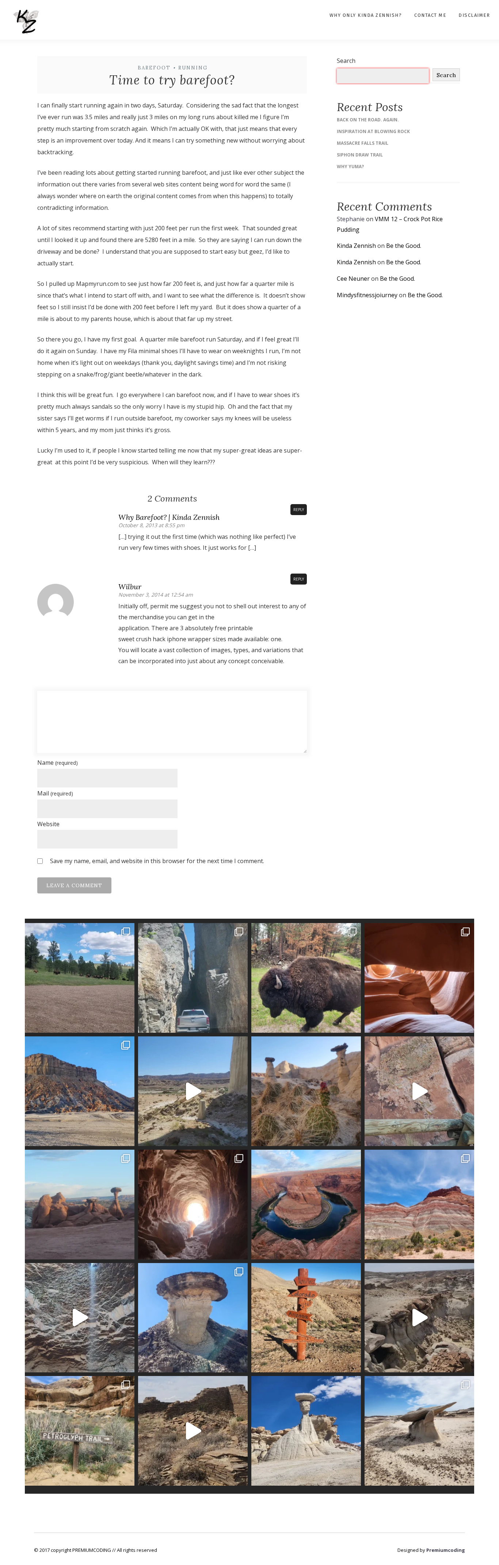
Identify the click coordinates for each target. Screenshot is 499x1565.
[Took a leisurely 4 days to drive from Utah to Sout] (306, 978)
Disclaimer (474, 15)
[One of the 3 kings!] (306, 1431)
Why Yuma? (350, 166)
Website (48, 824)
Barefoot (154, 68)
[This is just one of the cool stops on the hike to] (79, 1431)
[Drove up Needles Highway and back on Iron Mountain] (193, 978)
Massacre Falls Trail (362, 143)
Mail (55, 793)
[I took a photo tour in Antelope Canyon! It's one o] (419, 978)
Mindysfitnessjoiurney (367, 295)
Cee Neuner (353, 279)
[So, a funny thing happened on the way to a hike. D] (79, 978)
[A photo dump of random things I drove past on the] (193, 1318)
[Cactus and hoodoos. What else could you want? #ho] (306, 1091)
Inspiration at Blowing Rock (373, 131)
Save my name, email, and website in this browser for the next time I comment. (157, 861)
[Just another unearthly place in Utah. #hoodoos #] (193, 1091)
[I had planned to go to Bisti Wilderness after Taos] (419, 1431)
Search (346, 61)
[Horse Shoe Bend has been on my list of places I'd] (306, 1204)
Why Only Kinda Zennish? (366, 15)
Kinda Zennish (356, 246)
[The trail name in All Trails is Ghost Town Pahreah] (419, 1204)
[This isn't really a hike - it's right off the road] (193, 1204)
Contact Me (430, 15)
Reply (298, 509)
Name (57, 763)
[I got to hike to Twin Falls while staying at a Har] (79, 1318)
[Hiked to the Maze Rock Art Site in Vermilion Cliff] (419, 1091)
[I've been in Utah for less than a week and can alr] (79, 1204)
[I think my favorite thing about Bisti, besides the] (419, 1318)
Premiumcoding (445, 1550)
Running (192, 68)
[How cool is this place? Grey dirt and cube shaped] (79, 1091)
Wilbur (129, 586)
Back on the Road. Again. (368, 120)
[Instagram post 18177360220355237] (306, 1318)
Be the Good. (403, 246)
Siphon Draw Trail (360, 155)
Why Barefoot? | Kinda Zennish (169, 517)
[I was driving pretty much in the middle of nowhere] (193, 1431)
